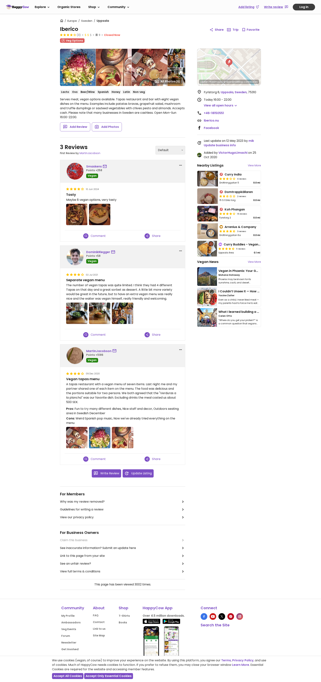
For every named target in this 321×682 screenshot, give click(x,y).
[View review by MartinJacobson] (75, 356)
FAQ (95, 615)
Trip (236, 30)
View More (254, 165)
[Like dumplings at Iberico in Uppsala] (76, 214)
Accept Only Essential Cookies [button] (109, 676)
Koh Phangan (235, 209)
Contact (99, 622)
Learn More (240, 665)
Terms (226, 660)
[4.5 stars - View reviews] (227, 231)
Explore (40, 7)
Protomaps (215, 81)
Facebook (211, 128)
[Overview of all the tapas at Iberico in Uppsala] (122, 313)
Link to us (99, 629)
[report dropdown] (180, 165)
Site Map (99, 635)
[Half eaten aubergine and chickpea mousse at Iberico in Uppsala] (99, 214)
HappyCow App (158, 608)
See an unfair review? (75, 563)
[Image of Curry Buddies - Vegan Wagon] (207, 248)
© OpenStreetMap (233, 81)
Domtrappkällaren (239, 192)
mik (251, 141)
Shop (92, 7)
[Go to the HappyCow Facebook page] (204, 616)
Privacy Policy (243, 660)
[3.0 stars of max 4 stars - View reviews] (227, 178)
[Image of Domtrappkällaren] (207, 196)
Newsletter (68, 642)
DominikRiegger (98, 252)
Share (219, 30)
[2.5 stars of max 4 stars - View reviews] (227, 196)
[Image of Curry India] (207, 178)
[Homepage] (17, 6)
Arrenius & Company (240, 227)
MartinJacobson (90, 153)
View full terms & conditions (80, 571)
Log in (303, 7)
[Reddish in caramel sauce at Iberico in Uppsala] (99, 313)
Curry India (233, 174)
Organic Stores (68, 7)
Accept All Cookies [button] (68, 676)
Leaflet (204, 81)
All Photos (170, 81)
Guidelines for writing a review (81, 509)
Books (123, 622)
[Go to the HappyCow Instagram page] (239, 616)
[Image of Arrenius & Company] (207, 231)
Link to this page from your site (82, 556)
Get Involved (70, 649)
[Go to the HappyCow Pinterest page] (230, 616)
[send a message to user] (105, 166)
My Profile (68, 616)
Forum (65, 636)
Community (117, 7)
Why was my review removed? (82, 501)
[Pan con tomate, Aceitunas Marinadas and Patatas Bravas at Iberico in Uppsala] (76, 437)
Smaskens (94, 166)
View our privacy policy (77, 517)
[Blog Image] (207, 276)
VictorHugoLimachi (232, 153)
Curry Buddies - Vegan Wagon (247, 244)
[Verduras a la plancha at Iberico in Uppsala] (99, 437)
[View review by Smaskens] (75, 171)
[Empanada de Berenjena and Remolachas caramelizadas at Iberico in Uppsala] (122, 437)
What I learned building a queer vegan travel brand (257, 312)
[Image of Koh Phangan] (207, 213)
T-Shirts (124, 616)
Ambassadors (71, 622)
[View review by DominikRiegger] (75, 257)
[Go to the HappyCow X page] (221, 616)
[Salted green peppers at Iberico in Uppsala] (76, 313)
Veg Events (68, 629)
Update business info (220, 145)
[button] (229, 63)
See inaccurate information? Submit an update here (98, 548)
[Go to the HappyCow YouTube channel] (213, 616)
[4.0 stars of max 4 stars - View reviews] (68, 34)
